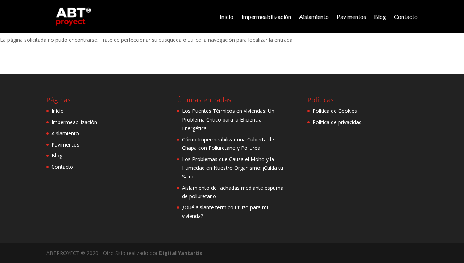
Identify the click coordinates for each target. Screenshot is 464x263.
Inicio (226, 16)
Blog (380, 16)
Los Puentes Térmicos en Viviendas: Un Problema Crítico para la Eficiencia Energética (228, 119)
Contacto (406, 16)
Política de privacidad (337, 122)
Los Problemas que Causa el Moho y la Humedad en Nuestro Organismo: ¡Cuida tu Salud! (232, 168)
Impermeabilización (266, 16)
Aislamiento (314, 16)
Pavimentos (351, 16)
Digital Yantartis (180, 253)
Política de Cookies (334, 110)
